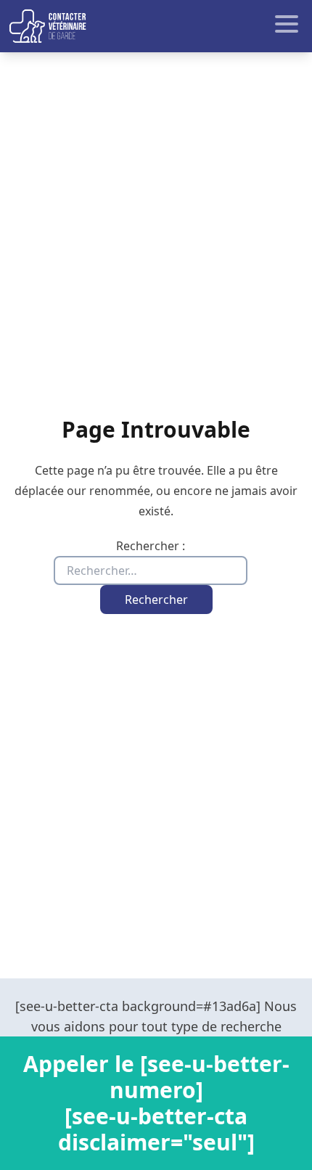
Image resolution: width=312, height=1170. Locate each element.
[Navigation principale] (156, 26)
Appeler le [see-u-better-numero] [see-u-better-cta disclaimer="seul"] (156, 1103)
